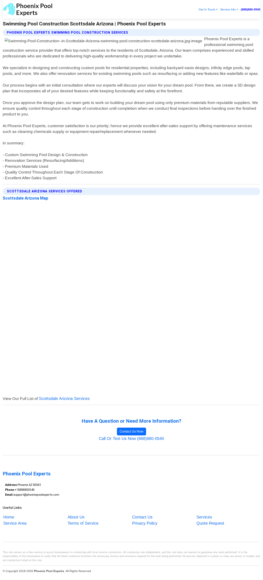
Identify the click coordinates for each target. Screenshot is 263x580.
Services (204, 517)
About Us (76, 517)
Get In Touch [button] (207, 9)
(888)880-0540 (250, 9)
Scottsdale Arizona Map (25, 198)
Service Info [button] (228, 9)
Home (8, 517)
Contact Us (142, 517)
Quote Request (210, 523)
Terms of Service (83, 523)
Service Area (15, 523)
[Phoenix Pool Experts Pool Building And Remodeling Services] (27, 9)
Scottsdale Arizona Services (64, 398)
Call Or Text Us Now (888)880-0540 (131, 438)
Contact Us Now (131, 431)
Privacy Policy (144, 523)
